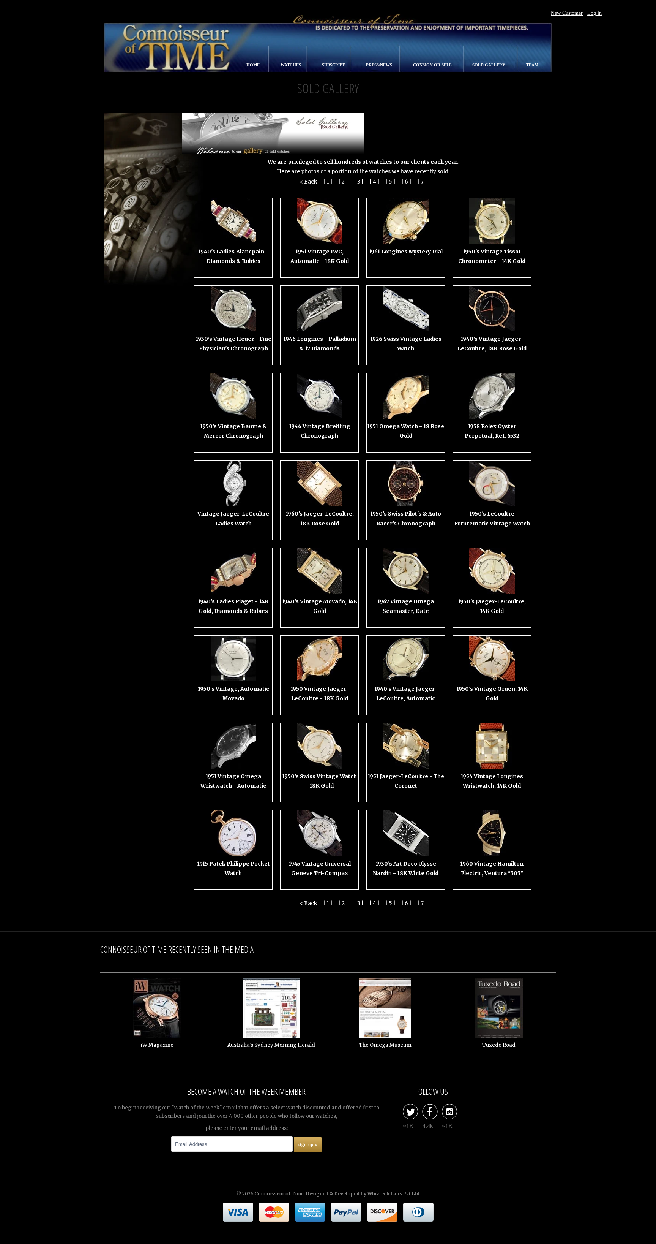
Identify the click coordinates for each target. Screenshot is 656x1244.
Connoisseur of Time (279, 1194)
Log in (594, 13)
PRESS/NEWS (379, 65)
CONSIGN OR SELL (433, 65)
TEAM (532, 65)
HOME (253, 65)
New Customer (567, 13)
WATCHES (291, 65)
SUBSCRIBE (334, 65)
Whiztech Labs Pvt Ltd (393, 1194)
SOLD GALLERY (489, 65)
